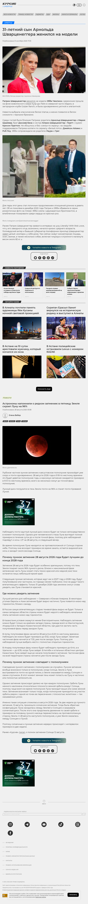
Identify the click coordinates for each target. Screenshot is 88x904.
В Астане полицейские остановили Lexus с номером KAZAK (65, 349)
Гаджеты (40, 14)
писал (22, 732)
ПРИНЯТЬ (73, 895)
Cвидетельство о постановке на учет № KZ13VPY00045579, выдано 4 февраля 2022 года (27, 887)
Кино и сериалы (69, 14)
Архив (8, 851)
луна (18, 421)
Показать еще (44, 389)
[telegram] (27, 824)
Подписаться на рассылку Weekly (15, 811)
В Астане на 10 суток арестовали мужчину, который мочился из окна (21, 349)
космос (12, 421)
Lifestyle (8, 6)
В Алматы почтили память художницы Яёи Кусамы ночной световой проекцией (20, 310)
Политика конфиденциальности (16, 847)
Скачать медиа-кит (12, 869)
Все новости (10, 14)
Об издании (9, 842)
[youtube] (44, 824)
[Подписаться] (84, 814)
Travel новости (25, 14)
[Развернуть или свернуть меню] (84, 5)
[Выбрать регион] (74, 5)
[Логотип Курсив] (9, 4)
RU (79, 5)
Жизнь (56, 14)
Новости (7, 398)
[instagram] (10, 824)
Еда (48, 14)
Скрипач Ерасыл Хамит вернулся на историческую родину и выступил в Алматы (65, 310)
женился (31, 101)
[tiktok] (60, 824)
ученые (24, 421)
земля (5, 421)
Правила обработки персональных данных (20, 856)
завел (5, 234)
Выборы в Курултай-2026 (14, 874)
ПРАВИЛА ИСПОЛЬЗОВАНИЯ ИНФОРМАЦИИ (18, 865)
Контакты (9, 860)
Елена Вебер (15, 415)
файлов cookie (41, 897)
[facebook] (10, 833)
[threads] (77, 824)
